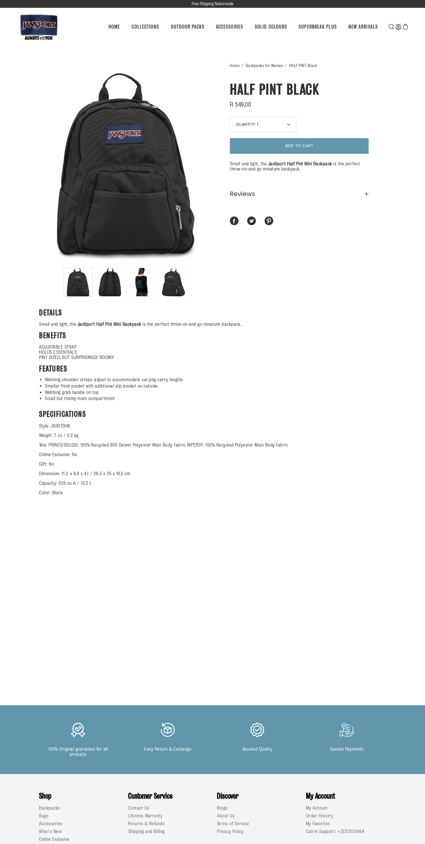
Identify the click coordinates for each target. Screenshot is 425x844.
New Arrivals (363, 27)
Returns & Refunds (146, 823)
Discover (228, 795)
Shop (45, 795)
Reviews (242, 193)
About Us (225, 815)
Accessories (229, 27)
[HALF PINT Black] (78, 282)
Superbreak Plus (318, 27)
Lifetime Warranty (145, 815)
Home (114, 27)
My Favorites (318, 823)
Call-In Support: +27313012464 (335, 831)
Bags (44, 815)
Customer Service (150, 795)
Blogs (222, 807)
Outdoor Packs (187, 27)
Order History (319, 815)
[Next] (212, 164)
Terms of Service (233, 823)
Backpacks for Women (264, 65)
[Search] (391, 26)
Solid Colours (271, 27)
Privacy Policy (230, 831)
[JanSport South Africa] (39, 26)
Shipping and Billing (146, 831)
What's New (50, 831)
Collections (145, 27)
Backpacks (49, 807)
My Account (320, 795)
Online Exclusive (54, 839)
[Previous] (39, 164)
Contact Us (138, 807)
